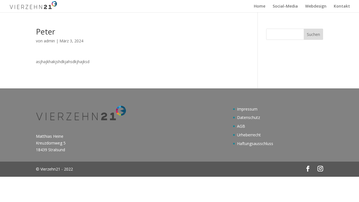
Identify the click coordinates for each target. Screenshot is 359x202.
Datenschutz (248, 117)
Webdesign (315, 6)
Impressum (247, 109)
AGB (241, 126)
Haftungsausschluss (255, 143)
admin (49, 40)
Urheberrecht (249, 134)
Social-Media (285, 6)
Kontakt (342, 6)
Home (259, 6)
